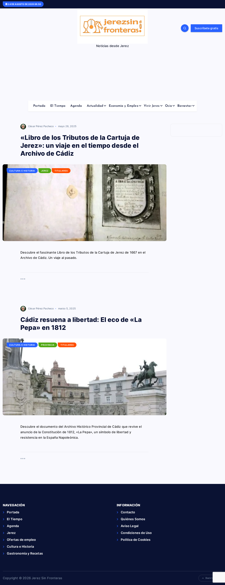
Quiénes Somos (133, 519)
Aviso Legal (130, 526)
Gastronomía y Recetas (25, 553)
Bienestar (184, 106)
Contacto (128, 512)
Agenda (76, 106)
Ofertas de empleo (21, 540)
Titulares (61, 170)
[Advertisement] (112, 74)
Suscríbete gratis (206, 28)
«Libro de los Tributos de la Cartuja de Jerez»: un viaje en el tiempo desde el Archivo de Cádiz (80, 145)
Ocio (168, 106)
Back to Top (211, 578)
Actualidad (95, 106)
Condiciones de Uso (136, 533)
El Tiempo (58, 106)
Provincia (47, 345)
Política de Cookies (135, 540)
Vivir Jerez (152, 106)
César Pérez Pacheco (41, 126)
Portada (39, 106)
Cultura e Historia (22, 170)
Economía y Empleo (123, 106)
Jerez (45, 170)
